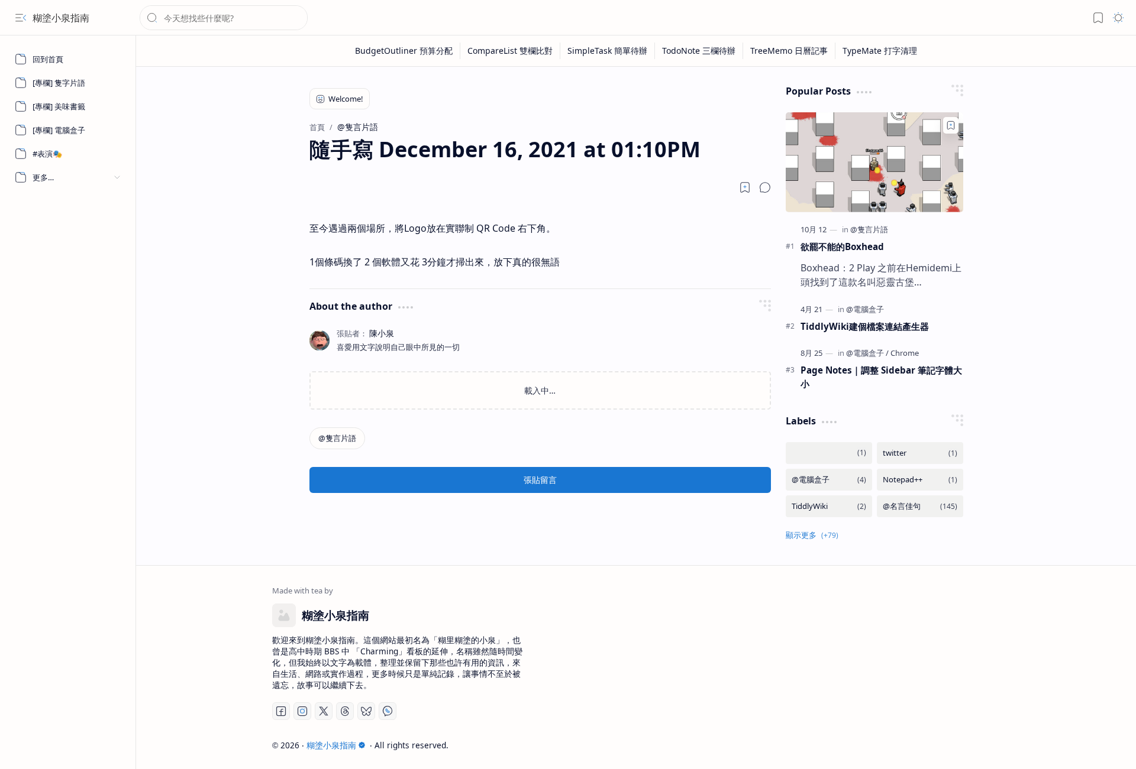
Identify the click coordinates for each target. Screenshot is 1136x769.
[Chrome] (904, 353)
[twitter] (920, 453)
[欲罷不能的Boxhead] (874, 162)
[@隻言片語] (337, 438)
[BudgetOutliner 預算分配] (404, 51)
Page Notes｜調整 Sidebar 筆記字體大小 (881, 377)
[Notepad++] (920, 480)
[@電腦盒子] (865, 309)
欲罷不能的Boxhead (842, 246)
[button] (21, 18)
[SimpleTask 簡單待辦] (607, 51)
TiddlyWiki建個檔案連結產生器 (865, 326)
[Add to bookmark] (950, 125)
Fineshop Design (966, 745)
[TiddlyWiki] (829, 506)
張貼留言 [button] (540, 479)
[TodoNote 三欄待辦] (699, 51)
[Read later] (745, 187)
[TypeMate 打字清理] (879, 51)
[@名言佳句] (920, 506)
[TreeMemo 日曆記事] (789, 51)
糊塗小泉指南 (61, 17)
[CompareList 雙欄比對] (510, 51)
